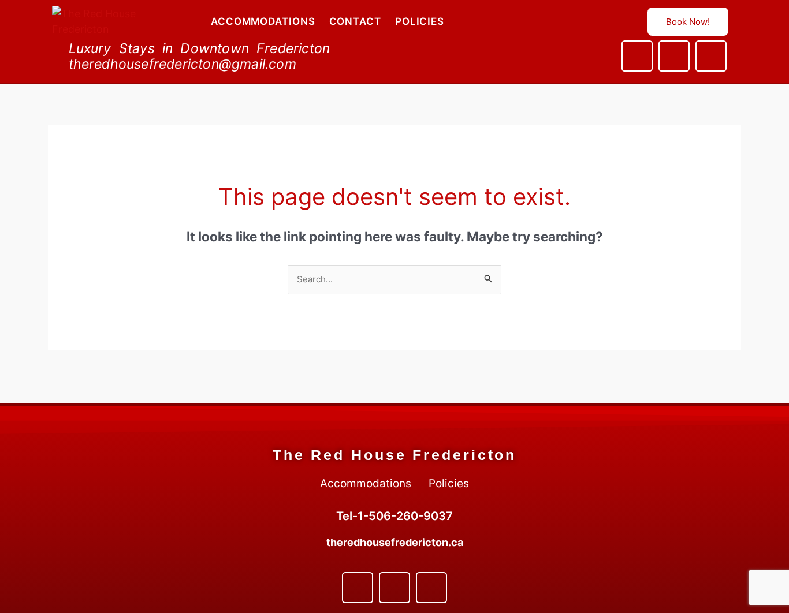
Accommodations (263, 21)
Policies (419, 21)
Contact (355, 21)
